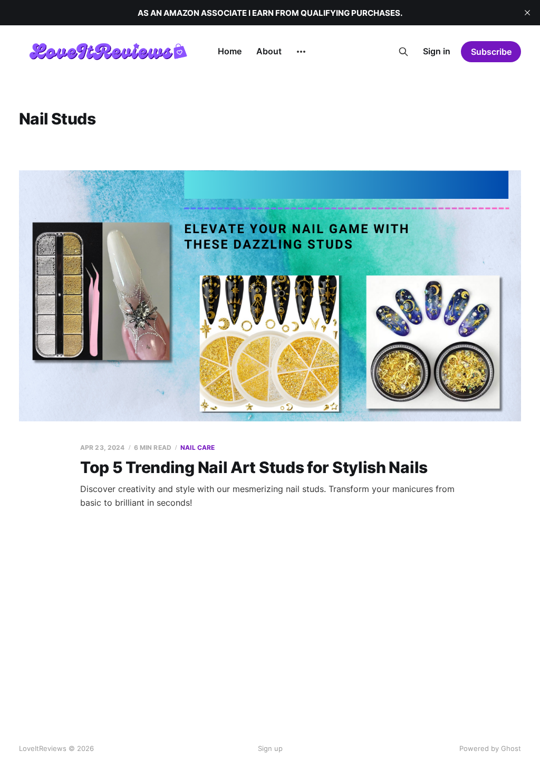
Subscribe (491, 51)
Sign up (270, 748)
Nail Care (197, 447)
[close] (527, 12)
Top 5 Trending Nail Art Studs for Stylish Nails (254, 467)
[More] (301, 52)
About (269, 51)
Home (230, 51)
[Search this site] (403, 52)
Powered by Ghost (490, 748)
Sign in (436, 51)
